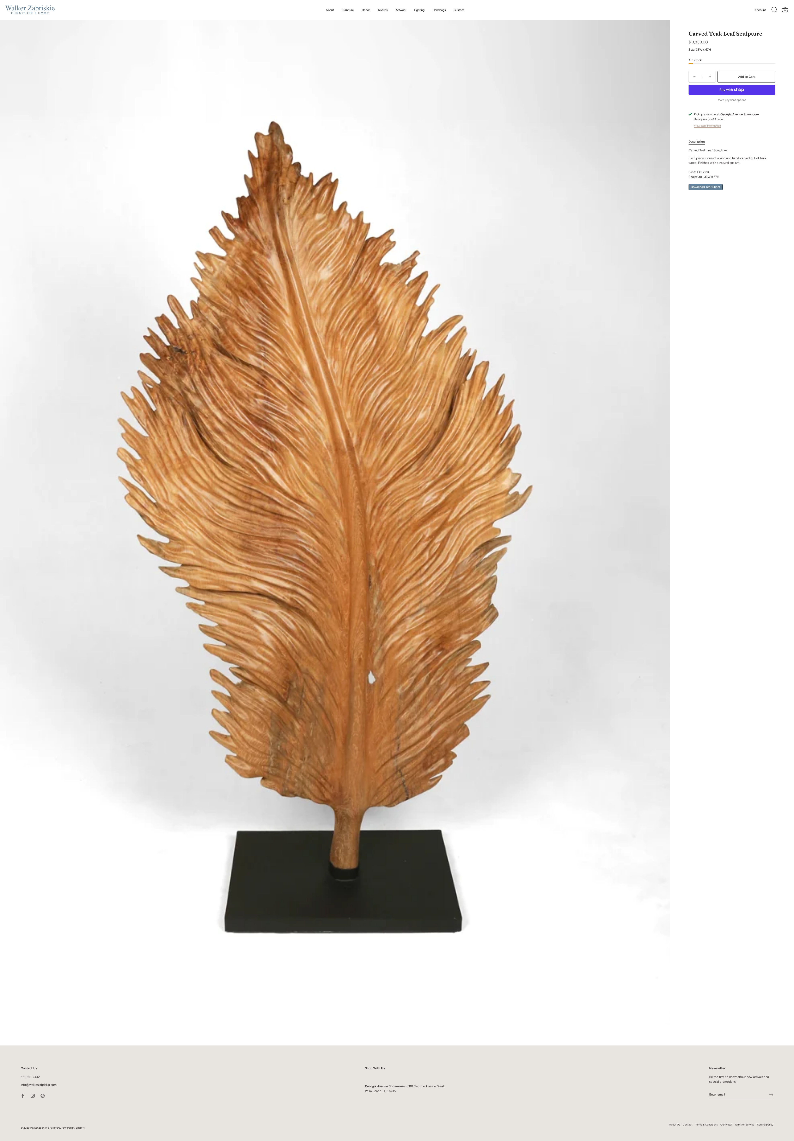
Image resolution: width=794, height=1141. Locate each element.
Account (760, 10)
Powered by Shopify (73, 1127)
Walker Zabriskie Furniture (45, 1127)
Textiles (383, 10)
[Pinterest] (43, 1095)
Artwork (401, 10)
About (330, 10)
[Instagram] (33, 1095)
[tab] (699, 141)
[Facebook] (23, 1095)
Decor (366, 10)
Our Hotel (726, 1124)
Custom (459, 10)
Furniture (348, 10)
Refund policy (765, 1124)
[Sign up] (771, 1094)
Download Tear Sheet (705, 187)
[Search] (774, 9)
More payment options (732, 100)
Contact (687, 1124)
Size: (692, 49)
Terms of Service (744, 1124)
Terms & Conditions (706, 1124)
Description (697, 142)
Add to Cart (746, 77)
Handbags (439, 10)
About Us (674, 1124)
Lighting (419, 10)
